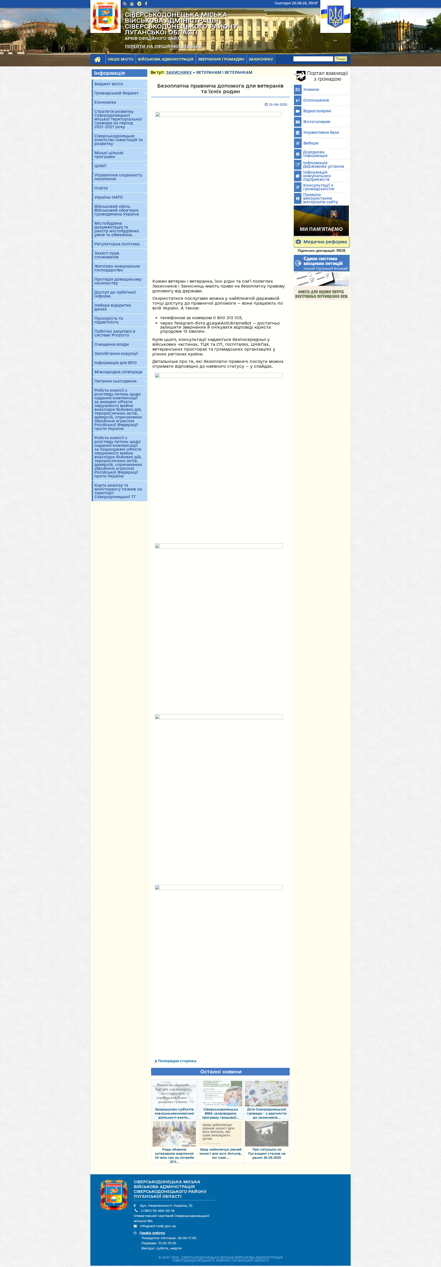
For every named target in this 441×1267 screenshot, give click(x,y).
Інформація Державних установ (323, 165)
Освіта (101, 188)
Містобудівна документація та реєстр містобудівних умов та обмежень (116, 229)
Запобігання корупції (116, 353)
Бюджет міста (108, 84)
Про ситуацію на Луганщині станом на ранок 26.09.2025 (267, 1153)
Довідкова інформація (315, 154)
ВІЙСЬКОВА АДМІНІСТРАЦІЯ (165, 59)
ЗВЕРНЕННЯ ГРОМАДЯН (221, 59)
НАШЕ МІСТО (120, 59)
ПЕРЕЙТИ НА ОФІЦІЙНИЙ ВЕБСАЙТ (163, 46)
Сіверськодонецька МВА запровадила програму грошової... (220, 1113)
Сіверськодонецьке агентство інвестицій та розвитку (118, 140)
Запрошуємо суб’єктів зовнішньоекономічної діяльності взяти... (174, 1113)
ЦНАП (99, 166)
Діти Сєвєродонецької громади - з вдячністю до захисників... (267, 1113)
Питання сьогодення (115, 381)
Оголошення (316, 100)
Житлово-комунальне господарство (117, 268)
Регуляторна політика (116, 244)
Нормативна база (321, 132)
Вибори (310, 143)
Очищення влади (111, 344)
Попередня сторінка (177, 1061)
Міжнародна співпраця (117, 372)
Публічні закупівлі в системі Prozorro (114, 333)
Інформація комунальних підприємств (317, 176)
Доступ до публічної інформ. (114, 294)
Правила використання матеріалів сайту (320, 198)
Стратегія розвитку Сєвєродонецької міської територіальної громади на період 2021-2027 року (118, 119)
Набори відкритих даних (112, 307)
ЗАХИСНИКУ (261, 59)
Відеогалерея (317, 111)
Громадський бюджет (116, 93)
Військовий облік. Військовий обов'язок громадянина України (116, 210)
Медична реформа (325, 241)
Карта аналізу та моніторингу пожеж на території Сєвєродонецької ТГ (118, 491)
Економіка (104, 102)
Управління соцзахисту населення (118, 177)
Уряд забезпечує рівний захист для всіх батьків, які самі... (220, 1153)
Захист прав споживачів (106, 255)
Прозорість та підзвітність (108, 320)
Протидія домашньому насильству (118, 281)
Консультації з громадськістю (318, 187)
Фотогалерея (316, 121)
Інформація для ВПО (115, 363)
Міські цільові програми (108, 155)
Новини (311, 89)
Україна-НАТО (108, 197)
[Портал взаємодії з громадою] (321, 82)
